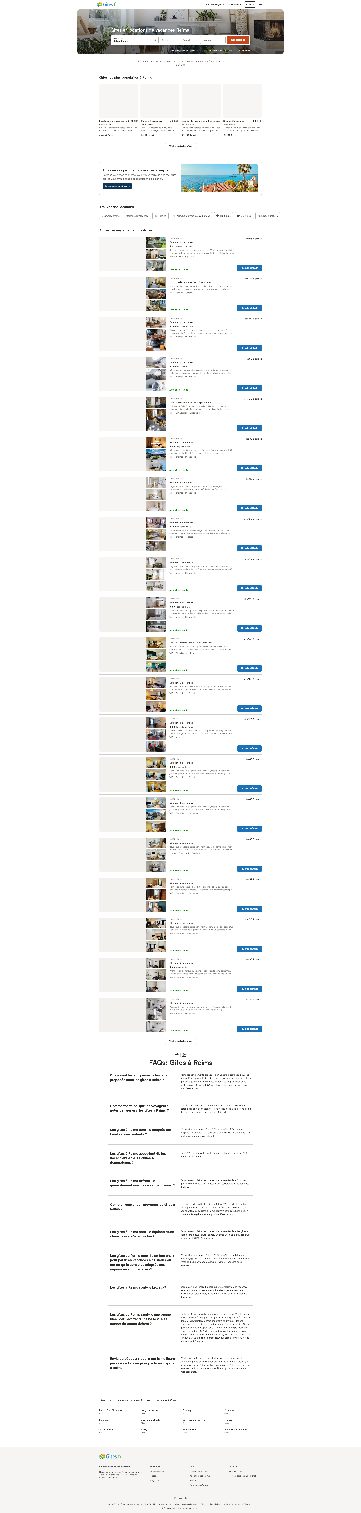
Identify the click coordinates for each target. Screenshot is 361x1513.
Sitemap (247, 1504)
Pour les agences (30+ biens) (242, 1476)
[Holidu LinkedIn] (180, 1498)
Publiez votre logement (214, 4)
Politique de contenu (231, 1504)
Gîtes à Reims (244, 50)
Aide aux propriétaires (200, 1476)
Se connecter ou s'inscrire (117, 186)
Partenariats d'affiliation (200, 1485)
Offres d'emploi (157, 1471)
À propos (154, 1476)
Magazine (154, 1480)
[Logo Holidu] (111, 4)
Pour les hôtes (235, 1471)
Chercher (238, 39)
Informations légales (171, 1508)
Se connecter (235, 4)
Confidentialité (213, 1504)
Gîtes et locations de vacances (184, 50)
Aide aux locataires (198, 1471)
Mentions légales (189, 1504)
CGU (201, 1504)
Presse (193, 1480)
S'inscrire (250, 4)
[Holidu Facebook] (186, 1498)
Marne (232, 50)
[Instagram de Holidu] (174, 1498)
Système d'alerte (191, 1508)
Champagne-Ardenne (216, 50)
